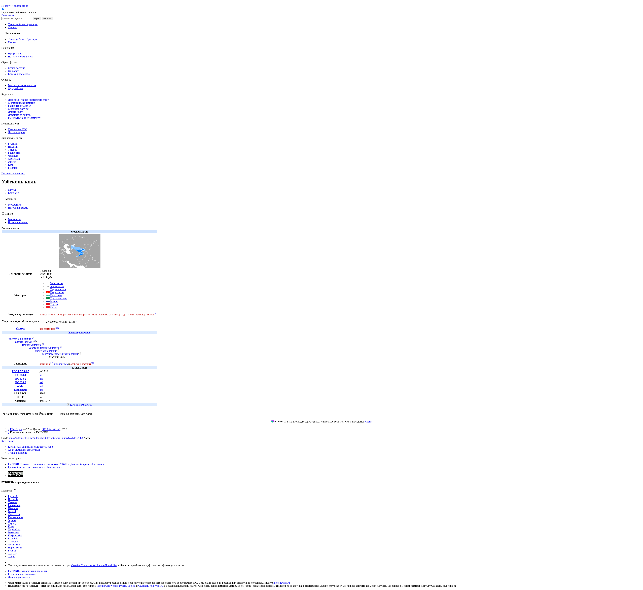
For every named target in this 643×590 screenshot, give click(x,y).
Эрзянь (12, 520)
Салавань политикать (150, 585)
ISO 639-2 (20, 378)
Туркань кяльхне (17, 452)
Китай (53, 307)
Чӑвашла (13, 508)
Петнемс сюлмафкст (13, 173)
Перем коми (15, 547)
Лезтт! (368, 421)
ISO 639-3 (20, 382)
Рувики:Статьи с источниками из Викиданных (35, 467)
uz (41, 375)
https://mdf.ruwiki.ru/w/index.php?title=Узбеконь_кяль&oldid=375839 (46, 438)
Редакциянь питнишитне (22, 574)
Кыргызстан (57, 292)
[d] (156, 313)
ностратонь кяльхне (20, 338)
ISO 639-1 (20, 375)
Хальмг (12, 553)
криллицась (61, 364)
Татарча (12, 502)
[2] (59, 328)
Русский (13, 496)
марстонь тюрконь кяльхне (44, 347)
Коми (11, 526)
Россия (54, 301)
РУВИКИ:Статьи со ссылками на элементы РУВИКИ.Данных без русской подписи (56, 464)
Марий (12, 511)
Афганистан (57, 286)
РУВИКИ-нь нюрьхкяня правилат (27, 571)
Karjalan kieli (15, 535)
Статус (20, 328)
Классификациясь (79, 332)
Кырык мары (15, 517)
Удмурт (12, 523)
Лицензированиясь (19, 577)
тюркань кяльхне (31, 344)
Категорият (7, 441)
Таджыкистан (58, 289)
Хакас (11, 556)
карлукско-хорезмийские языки (60, 353)
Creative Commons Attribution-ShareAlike (94, 565)
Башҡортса (14, 505)
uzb (41, 378)
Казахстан (56, 295)
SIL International (51, 429)
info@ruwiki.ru (281, 582)
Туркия (54, 304)
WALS (20, 386)
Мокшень (13, 532)
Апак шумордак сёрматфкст (24, 449)
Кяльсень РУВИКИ (81, 404)
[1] (76, 320)
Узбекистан (56, 283)
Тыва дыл (13, 541)
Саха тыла (14, 514)
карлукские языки (45, 350)
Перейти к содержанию (14, 5)
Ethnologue (20, 389)
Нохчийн (13, 499)
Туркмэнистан (58, 298)
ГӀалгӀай (13, 538)
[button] (18, 12)
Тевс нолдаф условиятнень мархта (115, 585)
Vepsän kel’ (14, 529)
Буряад (12, 550)
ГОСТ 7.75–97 (20, 371)
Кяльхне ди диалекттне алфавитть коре (30, 446)
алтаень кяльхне (24, 341)
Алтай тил (14, 544)
